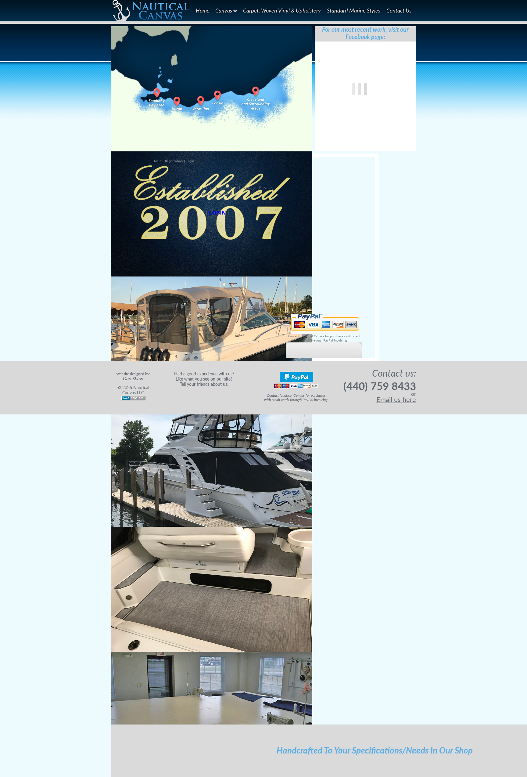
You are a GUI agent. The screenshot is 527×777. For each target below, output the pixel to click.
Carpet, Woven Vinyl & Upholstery (282, 10)
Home (203, 10)
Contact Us (398, 10)
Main (157, 161)
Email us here (396, 399)
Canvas (224, 10)
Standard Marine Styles (353, 10)
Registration (174, 161)
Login (190, 161)
